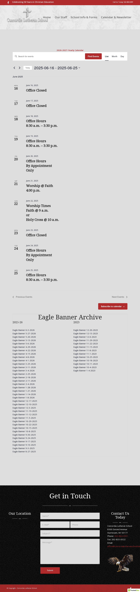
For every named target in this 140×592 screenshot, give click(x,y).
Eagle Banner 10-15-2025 (25, 428)
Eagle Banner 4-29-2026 (24, 347)
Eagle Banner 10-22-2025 (25, 424)
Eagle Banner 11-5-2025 (24, 417)
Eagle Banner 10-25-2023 (85, 357)
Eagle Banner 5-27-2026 (24, 333)
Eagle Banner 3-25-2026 (24, 363)
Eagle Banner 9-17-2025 (24, 441)
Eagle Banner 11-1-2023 (85, 353)
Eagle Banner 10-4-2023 (85, 367)
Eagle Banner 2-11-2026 (24, 380)
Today (27, 68)
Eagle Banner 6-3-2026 (24, 330)
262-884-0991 (128, 2)
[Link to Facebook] (8, 2)
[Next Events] (19, 67)
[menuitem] (32, 2)
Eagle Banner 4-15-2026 (24, 353)
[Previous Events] (14, 67)
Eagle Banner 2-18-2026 (24, 377)
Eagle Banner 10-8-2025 (24, 431)
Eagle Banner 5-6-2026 (24, 343)
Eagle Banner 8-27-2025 (24, 451)
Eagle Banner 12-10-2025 (25, 404)
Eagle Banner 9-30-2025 (24, 434)
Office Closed (36, 90)
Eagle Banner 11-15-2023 (85, 347)
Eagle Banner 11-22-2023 (85, 343)
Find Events (93, 56)
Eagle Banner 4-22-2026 (24, 350)
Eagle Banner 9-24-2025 (24, 438)
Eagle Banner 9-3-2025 (24, 448)
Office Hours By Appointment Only (39, 165)
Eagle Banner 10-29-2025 (25, 421)
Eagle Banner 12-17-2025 (25, 401)
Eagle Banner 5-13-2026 (24, 340)
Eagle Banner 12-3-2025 (24, 407)
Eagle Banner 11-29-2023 (85, 340)
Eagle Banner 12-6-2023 (85, 336)
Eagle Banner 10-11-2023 (85, 363)
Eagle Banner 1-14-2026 (24, 394)
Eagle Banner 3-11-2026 (24, 367)
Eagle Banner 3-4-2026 (24, 370)
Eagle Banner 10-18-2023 (85, 360)
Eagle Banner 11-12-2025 (25, 414)
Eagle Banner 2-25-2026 (24, 374)
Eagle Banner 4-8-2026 (24, 357)
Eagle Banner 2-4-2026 (24, 384)
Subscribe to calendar (111, 306)
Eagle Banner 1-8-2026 (24, 397)
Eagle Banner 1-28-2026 (24, 387)
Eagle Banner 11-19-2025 (25, 411)
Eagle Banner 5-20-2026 (24, 336)
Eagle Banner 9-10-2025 (24, 444)
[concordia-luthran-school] (27, 17)
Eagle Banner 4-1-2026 (24, 360)
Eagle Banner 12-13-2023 (85, 333)
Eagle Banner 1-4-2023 (84, 370)
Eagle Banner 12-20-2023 (85, 330)
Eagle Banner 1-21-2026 (24, 390)
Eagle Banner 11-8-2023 (85, 350)
